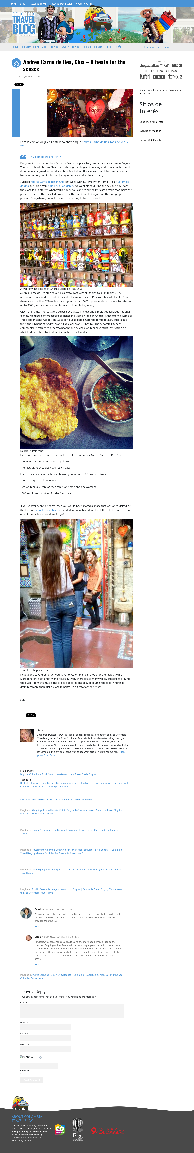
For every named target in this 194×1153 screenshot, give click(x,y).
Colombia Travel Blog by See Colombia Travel (24, 24)
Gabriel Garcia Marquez (48, 510)
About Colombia (50, 47)
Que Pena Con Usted (60, 186)
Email (24, 1033)
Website (24, 1044)
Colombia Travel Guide (61, 3)
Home (13, 3)
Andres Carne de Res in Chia (47, 181)
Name (24, 1022)
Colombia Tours (38, 3)
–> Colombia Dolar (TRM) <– (45, 156)
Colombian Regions (30, 47)
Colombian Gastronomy (61, 774)
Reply (37, 926)
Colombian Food (38, 774)
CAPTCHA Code (27, 1070)
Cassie (38, 909)
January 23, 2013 (32, 76)
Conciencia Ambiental (151, 121)
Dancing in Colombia (58, 786)
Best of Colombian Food (33, 783)
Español (118, 47)
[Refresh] (40, 1057)
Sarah (17, 76)
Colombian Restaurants (33, 786)
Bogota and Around (66, 783)
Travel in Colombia (70, 47)
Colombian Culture (88, 783)
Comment (26, 1002)
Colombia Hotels (84, 3)
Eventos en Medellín (150, 130)
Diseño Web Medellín (151, 140)
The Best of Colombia (92, 47)
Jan (16, 63)
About (23, 3)
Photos (108, 47)
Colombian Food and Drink (114, 783)
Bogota (24, 774)
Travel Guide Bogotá (85, 774)
